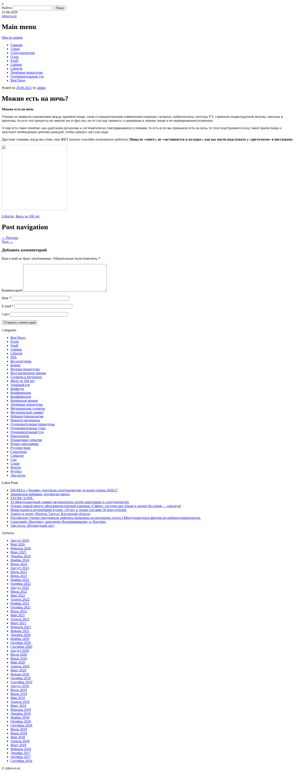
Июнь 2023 (18, 576)
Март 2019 (18, 706)
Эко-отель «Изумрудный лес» (32, 525)
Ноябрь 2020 (19, 639)
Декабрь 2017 (20, 753)
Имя (6, 298)
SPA (13, 357)
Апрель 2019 (19, 702)
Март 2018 (18, 745)
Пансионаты (19, 436)
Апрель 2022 (19, 599)
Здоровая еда (20, 385)
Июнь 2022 (18, 591)
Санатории (18, 452)
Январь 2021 (19, 631)
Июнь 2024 (18, 564)
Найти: (7, 8)
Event (14, 341)
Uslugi (15, 49)
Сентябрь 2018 (21, 725)
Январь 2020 (19, 674)
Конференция (20, 396)
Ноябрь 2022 (19, 580)
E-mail (8, 306)
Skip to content (12, 37)
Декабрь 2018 (20, 713)
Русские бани (20, 448)
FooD (14, 61)
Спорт (15, 463)
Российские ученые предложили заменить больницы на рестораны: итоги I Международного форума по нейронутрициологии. (105, 518)
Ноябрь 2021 (19, 603)
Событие (17, 455)
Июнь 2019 (18, 694)
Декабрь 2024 (20, 556)
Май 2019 (17, 698)
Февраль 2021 (20, 627)
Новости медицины (25, 420)
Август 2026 (19, 540)
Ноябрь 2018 (19, 717)
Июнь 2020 (18, 658)
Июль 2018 (18, 729)
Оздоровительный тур (27, 76)
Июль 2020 (18, 654)
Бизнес (15, 365)
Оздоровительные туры (28, 428)
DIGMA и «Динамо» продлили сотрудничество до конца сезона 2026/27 (64, 490)
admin (41, 88)
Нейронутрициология (26, 416)
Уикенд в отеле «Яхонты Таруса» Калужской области (50, 514)
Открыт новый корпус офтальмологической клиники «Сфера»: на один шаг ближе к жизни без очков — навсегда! (95, 506)
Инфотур (17, 389)
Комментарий (12, 290)
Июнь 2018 (18, 733)
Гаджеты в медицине (26, 377)
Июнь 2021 (18, 611)
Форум (15, 467)
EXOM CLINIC (22, 498)
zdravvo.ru (9, 16)
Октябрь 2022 (20, 584)
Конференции (20, 393)
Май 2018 (17, 737)
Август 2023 (19, 568)
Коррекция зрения (24, 400)
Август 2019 (19, 686)
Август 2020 (19, 650)
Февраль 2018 (20, 749)
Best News (18, 80)
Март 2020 (18, 670)
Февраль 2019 (20, 709)
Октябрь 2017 (20, 757)
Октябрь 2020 (20, 643)
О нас (14, 57)
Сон (13, 459)
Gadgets (16, 64)
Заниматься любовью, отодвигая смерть (40, 494)
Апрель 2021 (19, 619)
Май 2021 (17, 615)
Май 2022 (17, 595)
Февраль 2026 (20, 548)
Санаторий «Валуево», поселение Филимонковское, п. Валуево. (58, 521)
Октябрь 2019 (20, 678)
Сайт (5, 314)
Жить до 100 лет (27, 216)
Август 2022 (19, 587)
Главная (16, 45)
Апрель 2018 (19, 741)
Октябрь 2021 (20, 607)
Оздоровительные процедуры (32, 424)
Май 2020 (17, 662)
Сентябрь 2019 (21, 682)
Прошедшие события (26, 440)
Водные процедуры (25, 369)
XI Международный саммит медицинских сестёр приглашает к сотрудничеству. (69, 502)
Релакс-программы (24, 444)
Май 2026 (17, 544)
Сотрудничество (22, 53)
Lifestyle (16, 68)
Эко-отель (17, 475)
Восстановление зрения (28, 373)
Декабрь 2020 (20, 635)
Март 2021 (18, 623)
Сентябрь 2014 (21, 761)
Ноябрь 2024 (19, 560)
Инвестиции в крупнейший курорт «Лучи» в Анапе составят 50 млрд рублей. (68, 510)
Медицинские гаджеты (27, 408)
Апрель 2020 (19, 666)
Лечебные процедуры (26, 72)
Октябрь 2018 (20, 721)
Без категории (20, 361)
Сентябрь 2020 (21, 647)
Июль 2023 (18, 572)
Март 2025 (18, 552)
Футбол (16, 471)
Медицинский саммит (27, 412)
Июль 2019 (18, 690)
